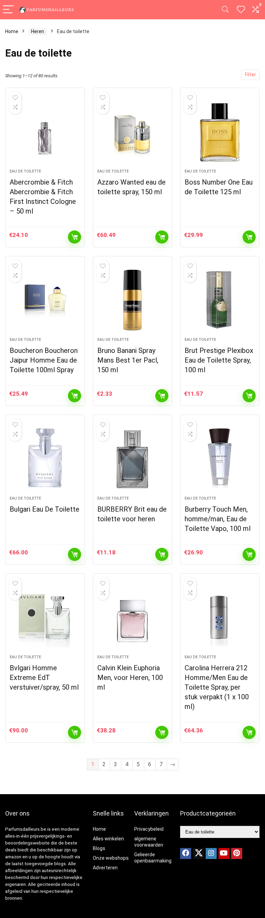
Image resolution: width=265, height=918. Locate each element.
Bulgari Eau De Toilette (44, 509)
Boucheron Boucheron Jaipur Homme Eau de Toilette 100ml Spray (44, 360)
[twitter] (198, 853)
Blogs (99, 848)
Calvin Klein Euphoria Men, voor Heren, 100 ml (130, 677)
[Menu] (8, 10)
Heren (37, 31)
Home (11, 31)
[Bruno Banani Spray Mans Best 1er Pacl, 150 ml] (132, 300)
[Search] (225, 10)
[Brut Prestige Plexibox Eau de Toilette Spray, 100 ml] (220, 300)
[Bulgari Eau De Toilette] (45, 459)
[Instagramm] (211, 853)
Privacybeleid (149, 829)
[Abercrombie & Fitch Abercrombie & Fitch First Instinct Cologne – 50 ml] (45, 132)
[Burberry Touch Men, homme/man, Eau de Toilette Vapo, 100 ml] (220, 459)
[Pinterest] (236, 853)
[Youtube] (223, 853)
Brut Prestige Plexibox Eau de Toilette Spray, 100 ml (219, 360)
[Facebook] (185, 853)
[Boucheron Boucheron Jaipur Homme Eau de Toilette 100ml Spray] (45, 300)
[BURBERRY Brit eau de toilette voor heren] (132, 459)
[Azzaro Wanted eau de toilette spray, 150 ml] (132, 132)
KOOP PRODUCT (74, 237)
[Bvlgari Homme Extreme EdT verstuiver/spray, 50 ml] (45, 617)
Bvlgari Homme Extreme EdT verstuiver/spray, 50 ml (44, 677)
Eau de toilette (25, 171)
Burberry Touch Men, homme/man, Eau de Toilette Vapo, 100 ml (218, 519)
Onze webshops (111, 858)
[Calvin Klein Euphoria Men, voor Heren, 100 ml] (132, 617)
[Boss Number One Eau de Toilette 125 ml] (220, 132)
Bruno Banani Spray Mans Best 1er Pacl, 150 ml (127, 360)
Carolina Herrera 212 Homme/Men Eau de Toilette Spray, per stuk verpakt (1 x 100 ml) (217, 687)
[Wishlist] (241, 9)
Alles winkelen (108, 838)
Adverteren (105, 867)
